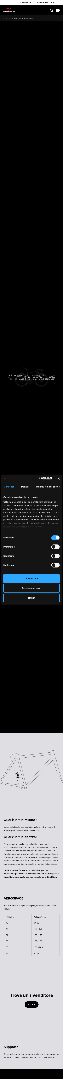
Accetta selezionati (31, 588)
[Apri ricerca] (51, 10)
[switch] (55, 547)
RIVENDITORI (42, 2)
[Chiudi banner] (59, 479)
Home (5, 18)
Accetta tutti (31, 578)
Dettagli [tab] (25, 486)
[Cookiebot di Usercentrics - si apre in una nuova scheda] (39, 479)
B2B (53, 2)
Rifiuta (31, 598)
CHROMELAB (26, 2)
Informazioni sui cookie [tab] (47, 486)
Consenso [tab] (9, 486)
